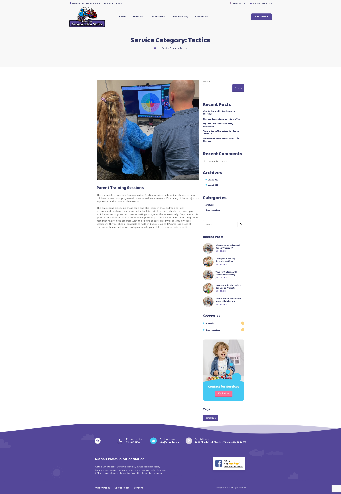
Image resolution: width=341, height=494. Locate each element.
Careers (138, 488)
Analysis (210, 205)
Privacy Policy (102, 488)
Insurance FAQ (180, 17)
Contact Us (201, 17)
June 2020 (213, 185)
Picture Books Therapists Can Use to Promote (221, 132)
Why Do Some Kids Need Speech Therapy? (219, 112)
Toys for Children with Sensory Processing (218, 125)
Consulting (211, 418)
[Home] (156, 48)
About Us (138, 17)
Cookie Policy (121, 488)
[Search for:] (223, 224)
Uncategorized (213, 210)
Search (206, 81)
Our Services (157, 17)
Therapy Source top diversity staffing (221, 119)
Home (122, 17)
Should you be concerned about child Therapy (221, 139)
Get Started (261, 16)
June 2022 (213, 180)
